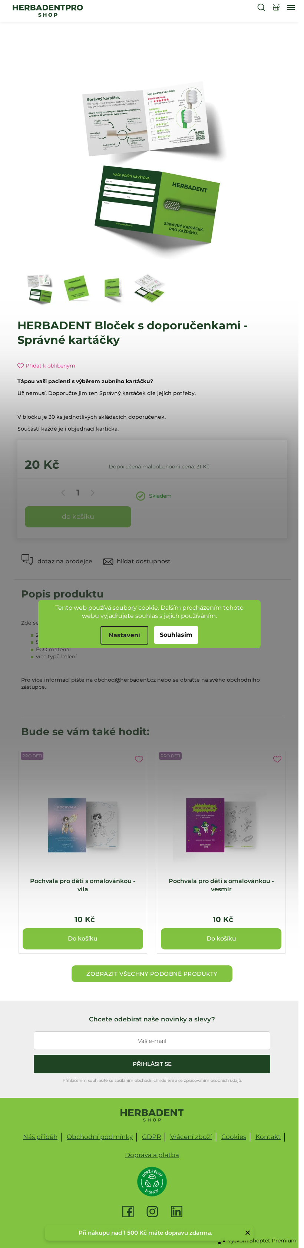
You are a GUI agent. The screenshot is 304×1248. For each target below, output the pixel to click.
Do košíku (78, 517)
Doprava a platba (152, 1155)
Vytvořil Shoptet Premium (262, 1240)
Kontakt (268, 1136)
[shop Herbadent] (152, 1115)
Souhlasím (176, 634)
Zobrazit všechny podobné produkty (152, 973)
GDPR (151, 1136)
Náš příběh (40, 1136)
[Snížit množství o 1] (64, 493)
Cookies (233, 1136)
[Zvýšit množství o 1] (91, 493)
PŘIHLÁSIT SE (152, 1063)
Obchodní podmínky (100, 1136)
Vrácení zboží (191, 1136)
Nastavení (124, 635)
